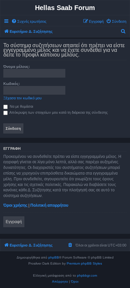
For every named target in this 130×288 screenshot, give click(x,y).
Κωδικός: (11, 84)
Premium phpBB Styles (84, 263)
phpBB (53, 257)
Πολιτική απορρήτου (49, 205)
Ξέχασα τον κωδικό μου (22, 98)
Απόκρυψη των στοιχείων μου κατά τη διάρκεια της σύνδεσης (58, 112)
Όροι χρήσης (15, 205)
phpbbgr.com (87, 275)
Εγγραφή (14, 221)
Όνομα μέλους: (16, 67)
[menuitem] (28, 21)
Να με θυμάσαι (21, 106)
